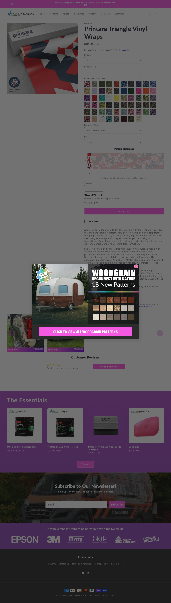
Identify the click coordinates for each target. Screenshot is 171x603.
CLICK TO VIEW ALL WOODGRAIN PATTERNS (85, 331)
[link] (85, 294)
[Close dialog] (136, 266)
